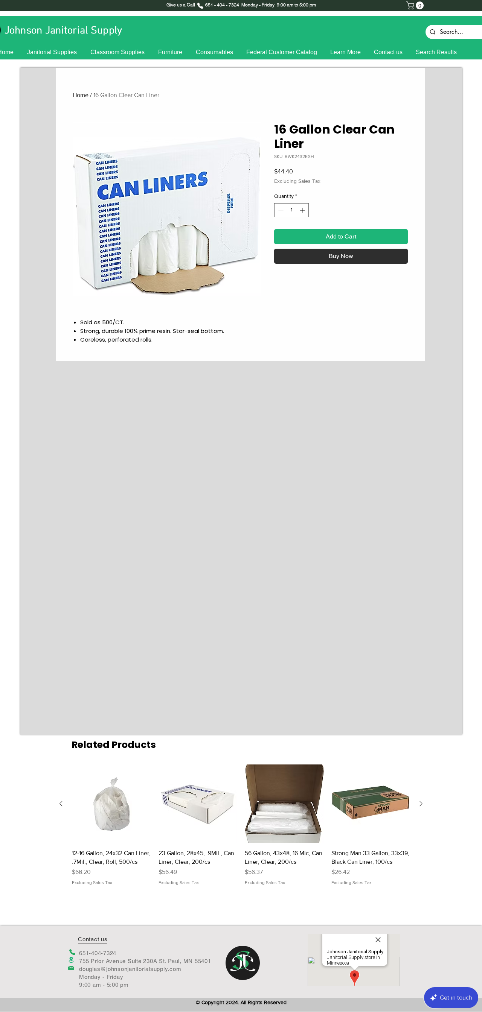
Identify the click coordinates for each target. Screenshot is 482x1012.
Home (80, 95)
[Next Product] (421, 803)
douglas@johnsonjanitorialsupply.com (130, 969)
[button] (416, 5)
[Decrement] (280, 210)
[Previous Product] (61, 803)
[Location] (71, 960)
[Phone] (72, 952)
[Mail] (71, 968)
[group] (241, 829)
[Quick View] (111, 803)
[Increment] (303, 210)
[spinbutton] (291, 210)
